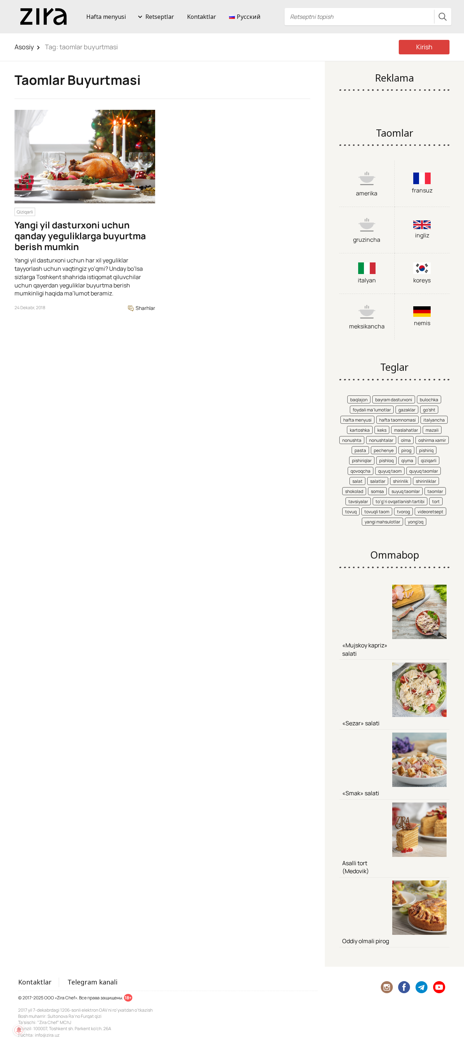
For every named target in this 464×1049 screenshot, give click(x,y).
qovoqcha (360, 471)
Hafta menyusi (106, 17)
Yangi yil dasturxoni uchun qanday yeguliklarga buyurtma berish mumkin (80, 236)
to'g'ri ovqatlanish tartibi (400, 501)
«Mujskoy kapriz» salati (365, 649)
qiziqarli (428, 460)
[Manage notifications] (19, 1030)
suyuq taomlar (406, 491)
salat (357, 481)
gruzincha (366, 240)
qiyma (407, 460)
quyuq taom (390, 471)
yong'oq (415, 522)
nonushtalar (381, 440)
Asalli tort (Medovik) (355, 867)
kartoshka (360, 430)
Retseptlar (159, 17)
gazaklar (406, 410)
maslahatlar (406, 430)
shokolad (354, 491)
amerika (366, 193)
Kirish (424, 46)
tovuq (351, 512)
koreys (422, 280)
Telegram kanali (92, 982)
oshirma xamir (432, 440)
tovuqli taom (376, 512)
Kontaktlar (201, 17)
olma (406, 440)
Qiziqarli (25, 212)
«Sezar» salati (361, 723)
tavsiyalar (358, 501)
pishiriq (426, 450)
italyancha (434, 420)
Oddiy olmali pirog (365, 941)
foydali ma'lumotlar (372, 410)
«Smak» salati (360, 793)
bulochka (429, 400)
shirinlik (400, 481)
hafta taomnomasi (397, 420)
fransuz (422, 190)
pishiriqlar (362, 460)
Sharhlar (144, 307)
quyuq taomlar (423, 471)
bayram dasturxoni (393, 400)
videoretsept (430, 512)
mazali (432, 430)
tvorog (403, 512)
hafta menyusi (357, 420)
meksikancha (367, 326)
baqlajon (359, 400)
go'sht (429, 410)
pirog (406, 450)
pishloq (386, 460)
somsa (377, 491)
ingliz (422, 235)
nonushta (351, 440)
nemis (422, 323)
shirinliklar (426, 481)
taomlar (435, 491)
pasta (360, 450)
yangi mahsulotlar (382, 522)
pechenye (384, 450)
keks (381, 430)
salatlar (377, 481)
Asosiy (24, 46)
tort (436, 501)
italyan (367, 280)
